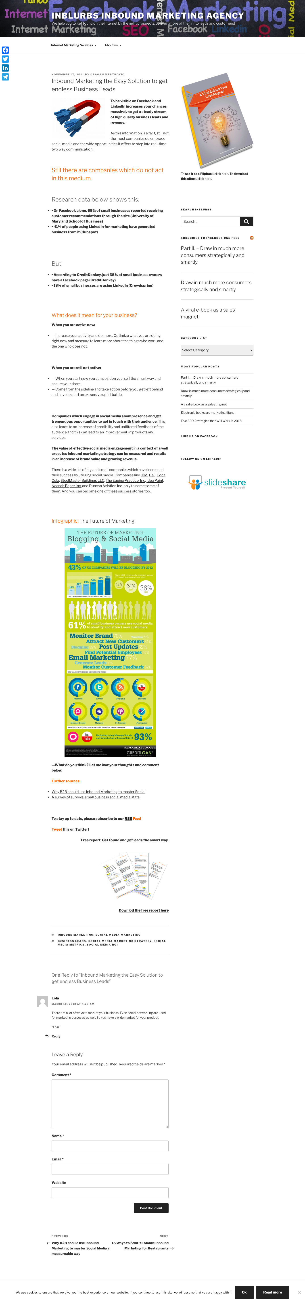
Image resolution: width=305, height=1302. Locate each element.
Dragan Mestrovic (107, 74)
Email (58, 1159)
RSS (128, 818)
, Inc (125, 480)
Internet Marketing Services (72, 45)
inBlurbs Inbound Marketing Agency (148, 16)
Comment (61, 1075)
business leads (72, 941)
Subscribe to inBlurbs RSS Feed (210, 238)
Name (58, 1136)
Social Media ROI (102, 944)
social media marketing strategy (120, 941)
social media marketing (118, 934)
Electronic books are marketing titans (207, 412)
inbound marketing (76, 934)
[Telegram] (5, 76)
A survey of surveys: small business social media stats (96, 797)
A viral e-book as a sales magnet (204, 404)
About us (111, 45)
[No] (299, 1292)
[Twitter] (5, 59)
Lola (55, 998)
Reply (56, 1036)
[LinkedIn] (5, 68)
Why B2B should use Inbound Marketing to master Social (98, 792)
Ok (244, 1292)
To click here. (205, 174)
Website (59, 1183)
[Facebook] (5, 50)
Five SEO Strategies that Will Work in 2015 (211, 421)
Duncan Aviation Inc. (106, 486)
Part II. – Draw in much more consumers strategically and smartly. (212, 255)
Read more (272, 1292)
